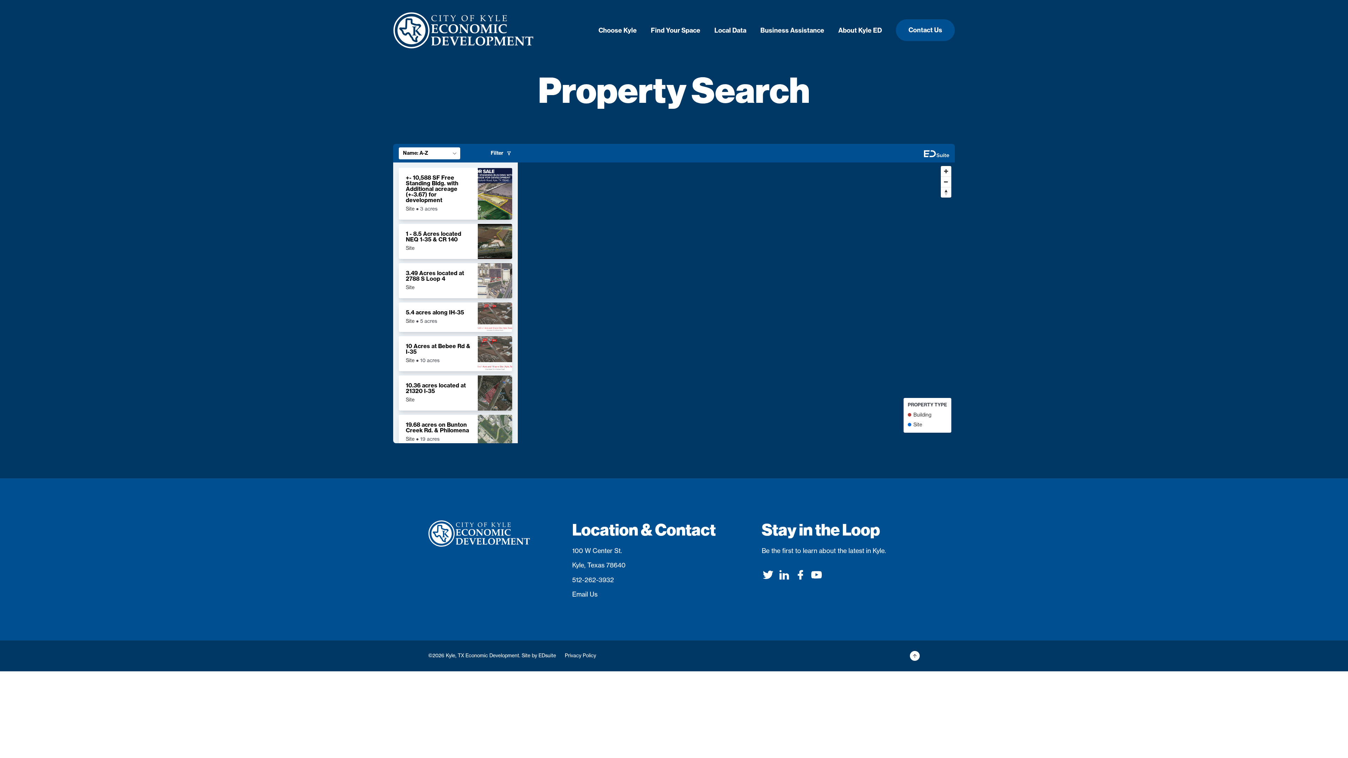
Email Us (584, 594)
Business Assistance (792, 30)
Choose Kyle (618, 30)
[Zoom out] (946, 182)
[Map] (736, 302)
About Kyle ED (860, 30)
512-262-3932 (593, 580)
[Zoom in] (946, 171)
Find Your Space (675, 30)
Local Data (730, 30)
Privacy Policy (580, 655)
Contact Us (925, 30)
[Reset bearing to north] (946, 192)
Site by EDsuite (539, 655)
